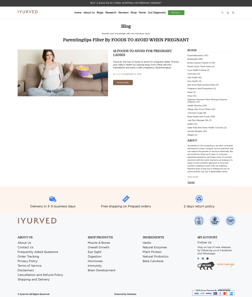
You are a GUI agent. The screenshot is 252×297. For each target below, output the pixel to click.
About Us (24, 243)
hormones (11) (193, 74)
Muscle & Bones (99, 243)
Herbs (147, 243)
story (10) (191, 96)
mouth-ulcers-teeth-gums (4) (200, 66)
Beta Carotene (153, 261)
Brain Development (102, 270)
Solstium (131, 294)
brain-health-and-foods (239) (201, 117)
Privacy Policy (28, 261)
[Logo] (28, 12)
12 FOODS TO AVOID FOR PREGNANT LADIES (142, 53)
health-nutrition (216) (197, 106)
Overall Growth (98, 247)
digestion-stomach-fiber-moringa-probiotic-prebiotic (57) (207, 101)
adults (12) (192, 124)
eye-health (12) (194, 81)
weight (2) (192, 135)
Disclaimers (26, 270)
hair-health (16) (194, 77)
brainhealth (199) (195, 59)
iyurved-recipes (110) (197, 131)
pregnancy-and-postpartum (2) (201, 88)
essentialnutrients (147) (197, 55)
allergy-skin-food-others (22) (201, 109)
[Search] (223, 13)
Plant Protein (152, 252)
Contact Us (25, 247)
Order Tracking (28, 256)
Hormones (95, 261)
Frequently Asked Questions (38, 252)
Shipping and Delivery (34, 279)
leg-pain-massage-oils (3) (199, 120)
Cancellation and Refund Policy (40, 275)
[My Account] (227, 13)
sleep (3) (191, 92)
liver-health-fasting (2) (198, 70)
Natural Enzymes (155, 247)
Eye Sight (94, 252)
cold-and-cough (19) (196, 113)
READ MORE (123, 83)
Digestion (94, 256)
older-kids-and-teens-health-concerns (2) (207, 128)
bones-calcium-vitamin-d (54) (201, 63)
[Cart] (232, 13)
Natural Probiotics (156, 256)
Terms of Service (29, 266)
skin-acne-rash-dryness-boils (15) (203, 85)
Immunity (95, 266)
